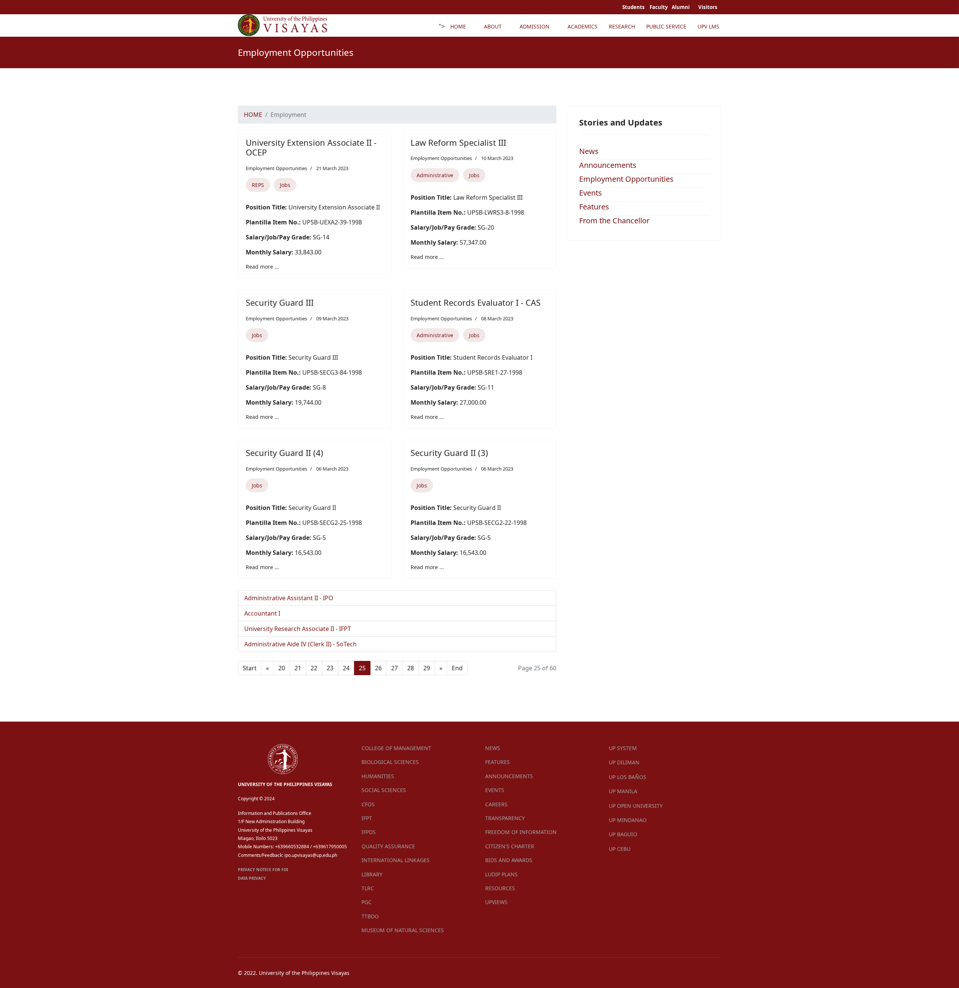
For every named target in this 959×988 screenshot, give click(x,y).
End (457, 668)
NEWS (492, 748)
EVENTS (494, 790)
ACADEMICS (583, 26)
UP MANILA (623, 791)
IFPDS (368, 832)
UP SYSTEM (623, 748)
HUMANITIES (377, 776)
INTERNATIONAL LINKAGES (395, 860)
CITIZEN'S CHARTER (509, 846)
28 (410, 668)
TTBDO (370, 916)
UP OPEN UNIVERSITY (636, 805)
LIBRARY (371, 874)
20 (281, 668)
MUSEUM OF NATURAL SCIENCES (402, 930)
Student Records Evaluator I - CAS (476, 302)
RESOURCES (500, 888)
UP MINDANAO (628, 820)
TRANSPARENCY (505, 818)
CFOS (368, 804)
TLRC (367, 888)
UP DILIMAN (624, 762)
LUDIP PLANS (501, 874)
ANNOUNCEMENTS (509, 776)
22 (314, 668)
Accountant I (262, 613)
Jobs (285, 184)
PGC (366, 902)
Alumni (681, 7)
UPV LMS (708, 26)
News (589, 151)
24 (346, 668)
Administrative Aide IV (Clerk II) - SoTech (300, 644)
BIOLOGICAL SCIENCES (390, 761)
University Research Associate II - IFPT (297, 629)
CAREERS (496, 804)
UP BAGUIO (623, 834)
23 (330, 668)
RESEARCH (622, 26)
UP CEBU (619, 848)
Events (590, 193)
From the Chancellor (614, 220)
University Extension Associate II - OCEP (311, 147)
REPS (258, 184)
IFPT (366, 818)
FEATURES (497, 761)
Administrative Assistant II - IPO (288, 598)
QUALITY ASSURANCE (388, 846)
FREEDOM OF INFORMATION (521, 832)
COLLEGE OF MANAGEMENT (396, 748)
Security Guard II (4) (284, 452)
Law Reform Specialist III (458, 142)
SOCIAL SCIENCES (383, 790)
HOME (458, 26)
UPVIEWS (496, 902)
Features (594, 207)
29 (426, 668)
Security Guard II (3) (449, 452)
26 (378, 668)
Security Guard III (280, 302)
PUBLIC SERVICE (666, 26)
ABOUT (493, 26)
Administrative (435, 175)
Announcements (607, 165)
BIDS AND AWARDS (508, 860)
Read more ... (262, 266)
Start (250, 668)
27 (394, 668)
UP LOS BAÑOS (627, 776)
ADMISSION (535, 26)
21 (297, 668)
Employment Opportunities (276, 168)
